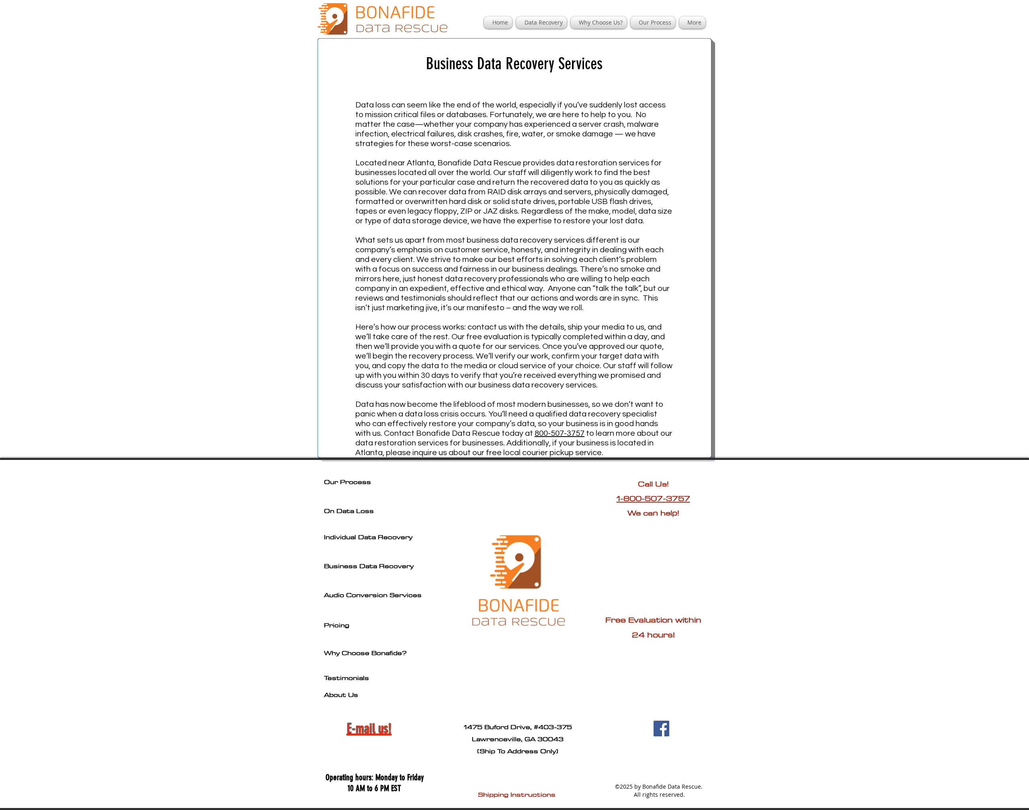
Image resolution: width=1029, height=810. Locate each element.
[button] (541, 22)
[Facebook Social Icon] (661, 728)
